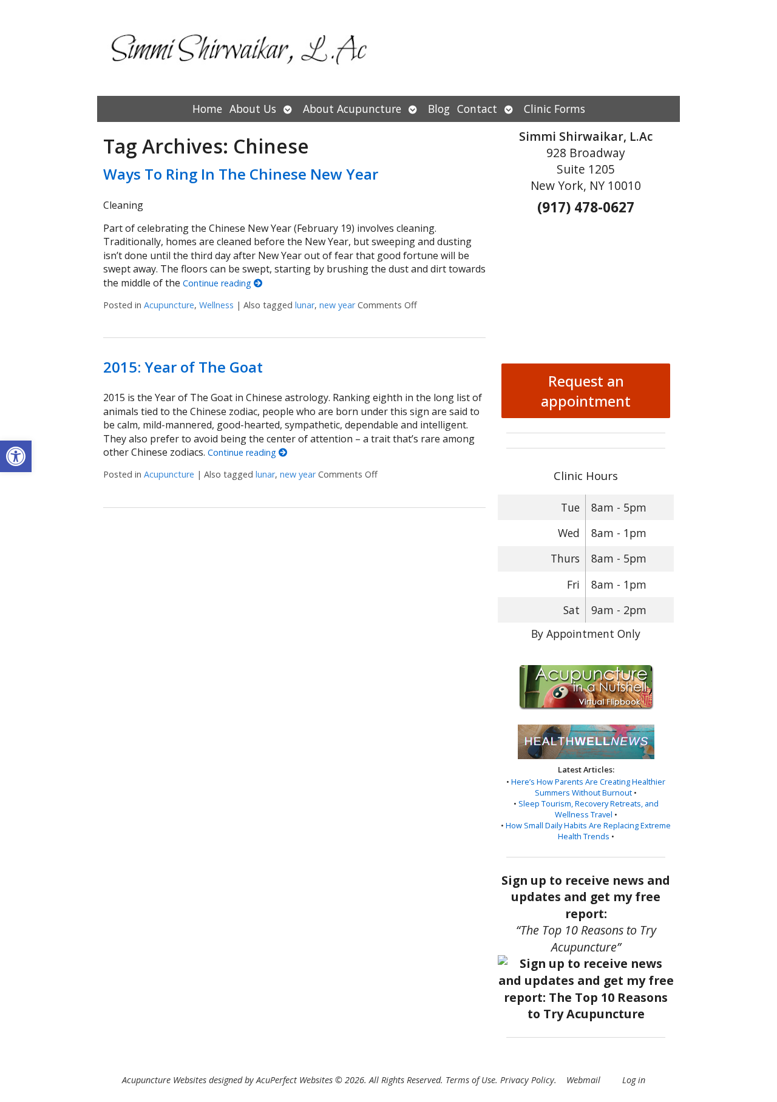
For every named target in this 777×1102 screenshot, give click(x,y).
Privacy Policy (527, 1080)
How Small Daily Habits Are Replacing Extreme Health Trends (588, 831)
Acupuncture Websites (164, 1080)
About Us (252, 108)
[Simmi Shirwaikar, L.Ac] (388, 48)
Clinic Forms (554, 108)
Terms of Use (470, 1080)
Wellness (216, 305)
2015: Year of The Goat (183, 367)
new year (337, 305)
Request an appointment (586, 391)
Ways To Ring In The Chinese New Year (240, 174)
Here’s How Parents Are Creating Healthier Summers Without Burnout (588, 787)
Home (207, 108)
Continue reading (218, 283)
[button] (16, 456)
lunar (304, 305)
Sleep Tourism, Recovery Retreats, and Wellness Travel (588, 809)
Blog (439, 108)
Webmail (583, 1080)
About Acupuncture (352, 108)
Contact (477, 108)
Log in (633, 1080)
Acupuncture (169, 305)
